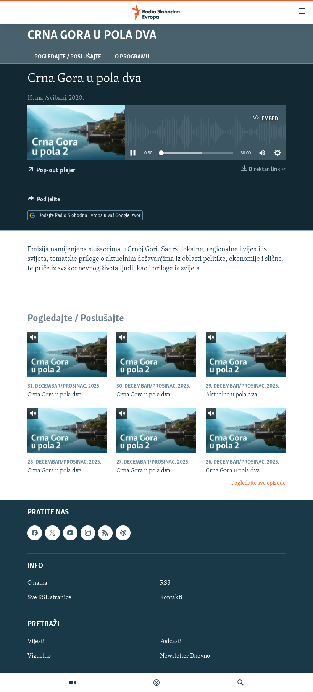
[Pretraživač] (240, 682)
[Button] (44, 201)
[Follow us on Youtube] (70, 533)
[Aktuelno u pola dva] (246, 354)
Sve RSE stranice (49, 598)
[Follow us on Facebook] (34, 533)
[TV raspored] (123, 533)
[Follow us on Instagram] (88, 533)
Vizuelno (39, 656)
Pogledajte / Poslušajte (67, 57)
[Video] (72, 682)
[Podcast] (156, 682)
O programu (132, 57)
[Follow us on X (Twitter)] (52, 533)
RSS (165, 583)
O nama (37, 583)
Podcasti (171, 642)
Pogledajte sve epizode (258, 483)
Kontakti (171, 598)
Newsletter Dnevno (185, 656)
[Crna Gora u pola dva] (67, 354)
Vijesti (36, 642)
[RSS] (105, 533)
